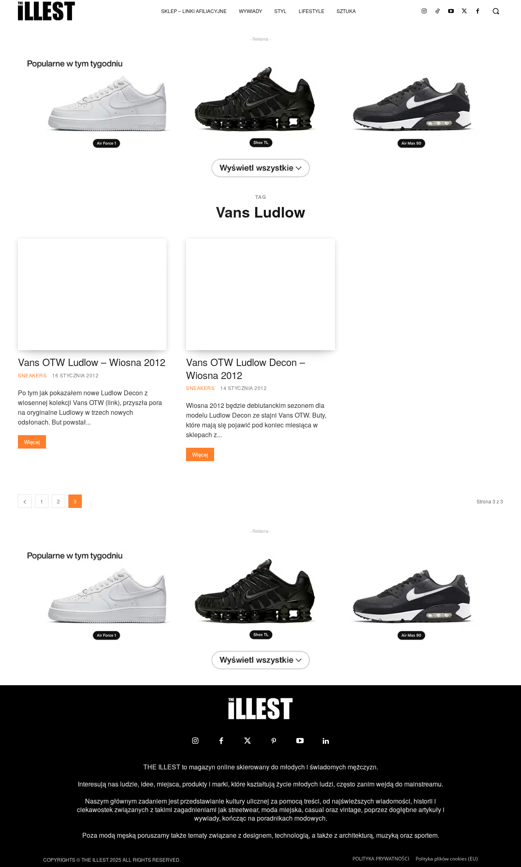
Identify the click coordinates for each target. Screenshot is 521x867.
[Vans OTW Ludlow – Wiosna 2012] (92, 294)
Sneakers (32, 375)
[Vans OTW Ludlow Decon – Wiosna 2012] (260, 294)
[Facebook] (478, 11)
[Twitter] (464, 11)
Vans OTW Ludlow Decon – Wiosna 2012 (245, 368)
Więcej (32, 442)
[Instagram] (424, 11)
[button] (495, 11)
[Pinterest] (273, 741)
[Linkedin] (326, 741)
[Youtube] (451, 11)
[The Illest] (46, 11)
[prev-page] (25, 501)
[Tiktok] (437, 11)
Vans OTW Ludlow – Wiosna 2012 (91, 362)
